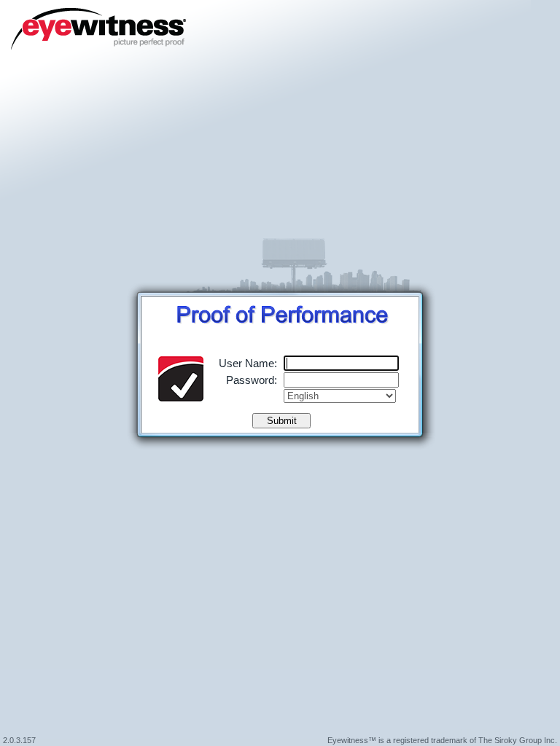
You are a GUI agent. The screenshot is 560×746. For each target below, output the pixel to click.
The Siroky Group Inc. (517, 740)
